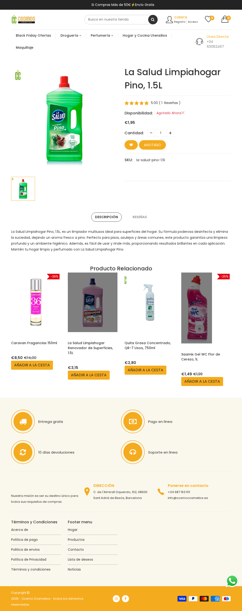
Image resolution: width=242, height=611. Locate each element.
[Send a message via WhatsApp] (232, 580)
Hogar (73, 529)
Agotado (152, 145)
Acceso (193, 22)
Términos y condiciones (31, 569)
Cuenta (180, 17)
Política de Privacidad (28, 559)
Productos (76, 539)
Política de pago (24, 539)
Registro (179, 22)
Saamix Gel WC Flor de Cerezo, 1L (200, 357)
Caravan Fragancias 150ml (34, 343)
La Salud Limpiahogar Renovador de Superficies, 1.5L (90, 348)
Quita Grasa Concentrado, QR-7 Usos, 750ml (148, 345)
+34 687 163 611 (179, 492)
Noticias (74, 569)
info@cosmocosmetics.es (188, 498)
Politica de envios (25, 549)
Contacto (76, 549)
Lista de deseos (80, 559)
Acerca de (19, 529)
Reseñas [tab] (140, 217)
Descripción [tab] (106, 217)
